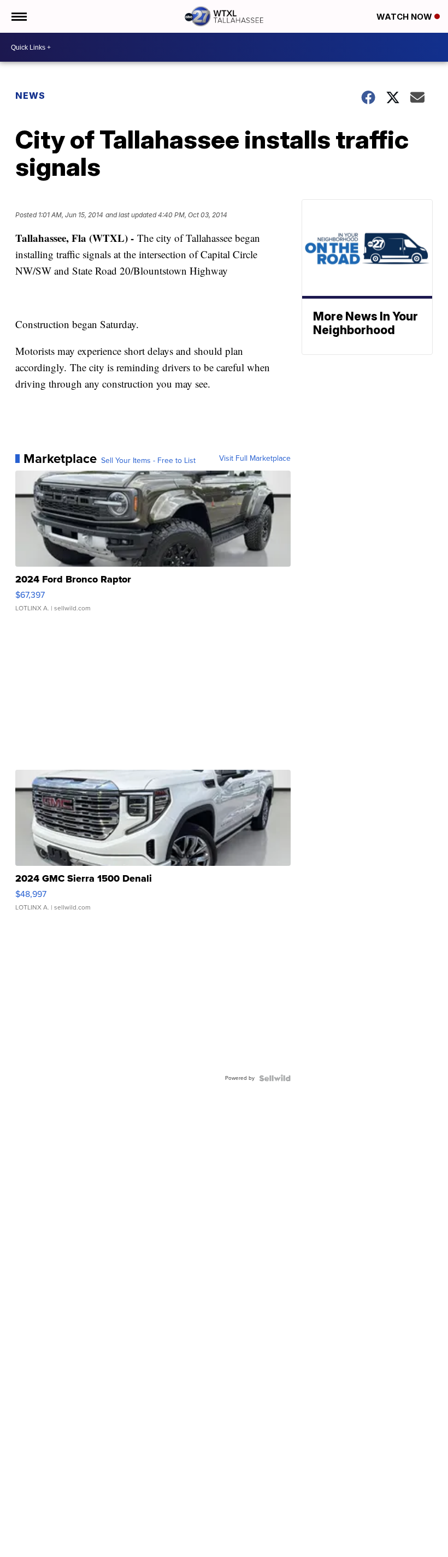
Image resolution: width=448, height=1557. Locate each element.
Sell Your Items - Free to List (148, 461)
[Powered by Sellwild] (275, 1078)
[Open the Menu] (18, 16)
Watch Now (405, 16)
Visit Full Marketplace (255, 458)
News (30, 95)
